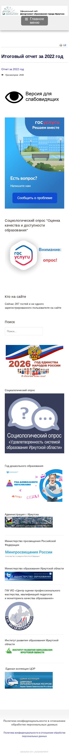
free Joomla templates (34, 752)
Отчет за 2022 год (12, 69)
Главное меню (37, 21)
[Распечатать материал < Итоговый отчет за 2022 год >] (60, 44)
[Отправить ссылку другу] (64, 44)
